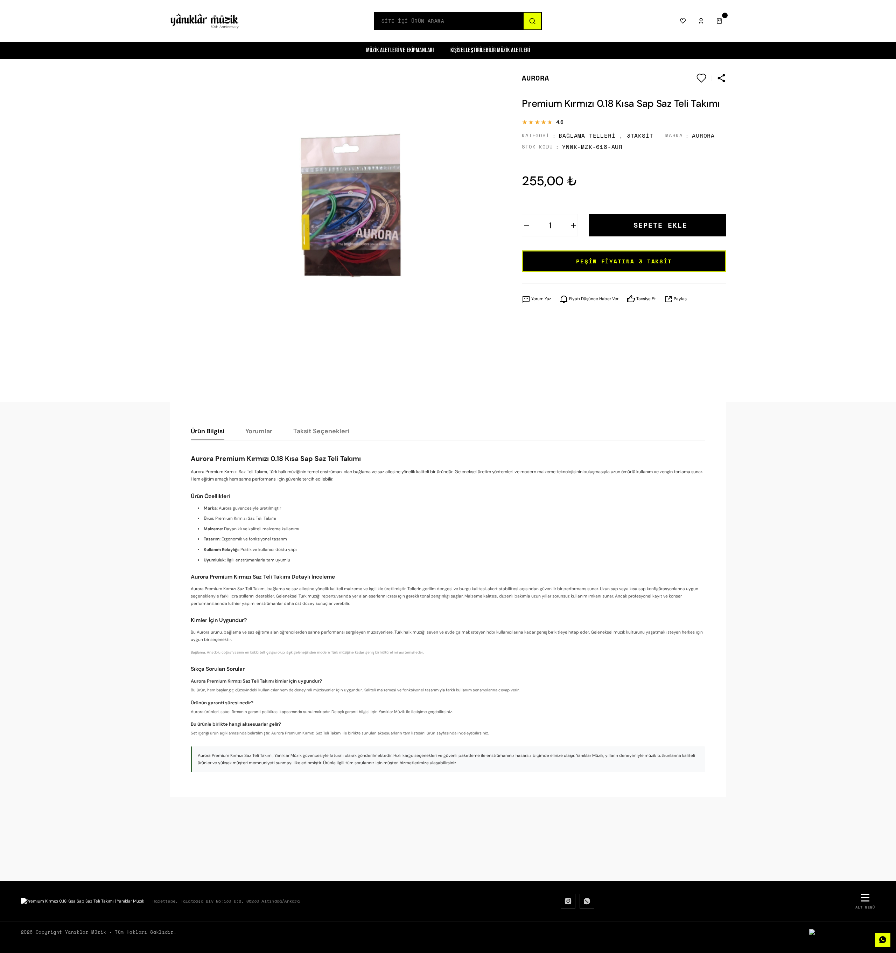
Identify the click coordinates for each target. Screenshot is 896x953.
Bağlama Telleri (587, 135)
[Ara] (532, 21)
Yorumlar (258, 431)
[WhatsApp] (587, 901)
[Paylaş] (721, 78)
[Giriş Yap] (701, 21)
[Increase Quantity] (573, 225)
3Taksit (640, 135)
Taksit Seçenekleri (321, 431)
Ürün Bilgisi (207, 431)
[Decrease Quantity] (526, 225)
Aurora (535, 78)
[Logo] (205, 21)
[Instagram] (568, 901)
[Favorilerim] (683, 21)
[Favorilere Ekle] (701, 78)
